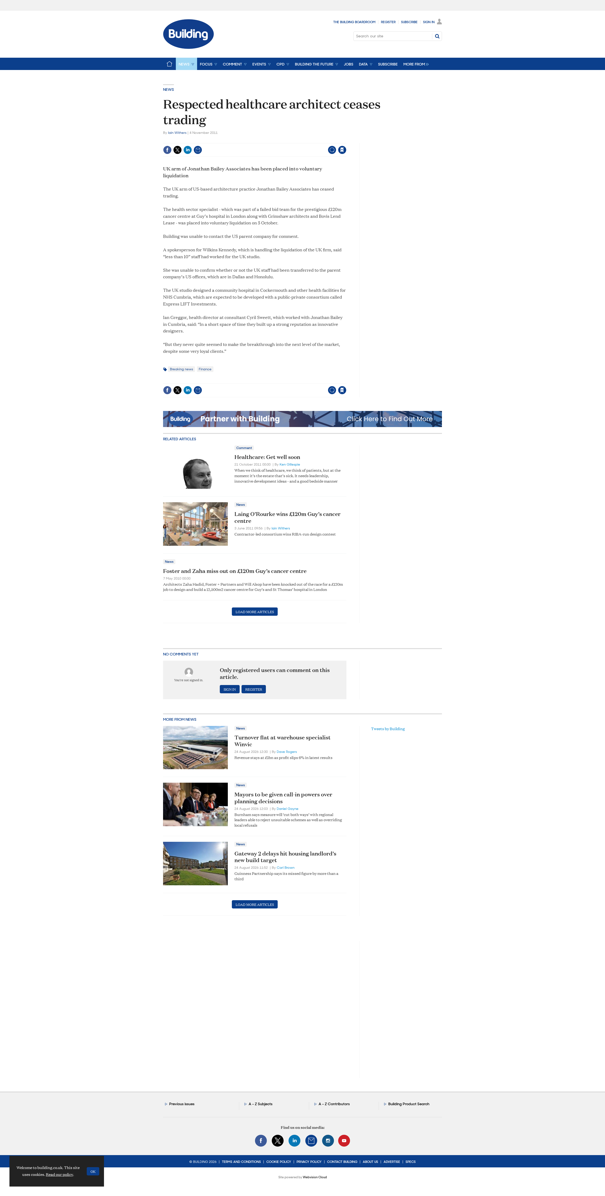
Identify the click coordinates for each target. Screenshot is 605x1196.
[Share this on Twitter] (177, 150)
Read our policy (59, 1174)
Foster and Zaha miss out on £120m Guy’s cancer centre (235, 571)
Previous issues (181, 1103)
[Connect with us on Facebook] (261, 1141)
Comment (244, 448)
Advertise (392, 1162)
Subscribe (409, 22)
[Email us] (311, 1141)
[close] (346, 140)
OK (93, 1171)
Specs (411, 1162)
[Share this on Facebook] (167, 150)
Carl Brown (285, 867)
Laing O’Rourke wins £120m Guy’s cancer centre (287, 517)
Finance (205, 369)
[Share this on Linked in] (187, 150)
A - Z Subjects (260, 1103)
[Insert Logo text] (188, 47)
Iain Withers (177, 133)
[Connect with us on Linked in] (294, 1141)
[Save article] (342, 150)
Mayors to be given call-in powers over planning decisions (283, 797)
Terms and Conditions (241, 1162)
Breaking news (181, 369)
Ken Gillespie (290, 464)
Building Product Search (408, 1103)
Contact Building (342, 1162)
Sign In (429, 22)
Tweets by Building (388, 728)
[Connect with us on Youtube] (344, 1141)
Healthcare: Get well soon (267, 457)
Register (388, 22)
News (168, 89)
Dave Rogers (287, 752)
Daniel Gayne (287, 809)
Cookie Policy (278, 1162)
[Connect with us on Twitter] (278, 1141)
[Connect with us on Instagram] (328, 1141)
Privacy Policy (309, 1162)
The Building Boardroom (354, 22)
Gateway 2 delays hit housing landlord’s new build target (285, 857)
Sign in (283, 140)
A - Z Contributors (334, 1103)
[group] (415, 64)
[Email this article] (198, 150)
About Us (370, 1162)
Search (437, 36)
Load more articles (255, 611)
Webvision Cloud (315, 1177)
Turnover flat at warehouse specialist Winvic (282, 740)
